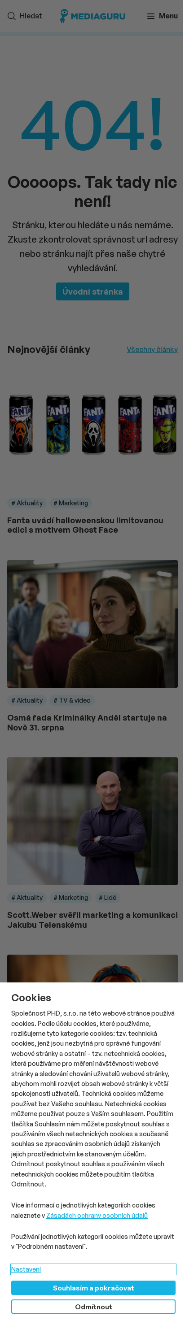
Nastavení (26, 1269)
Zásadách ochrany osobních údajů (97, 1215)
